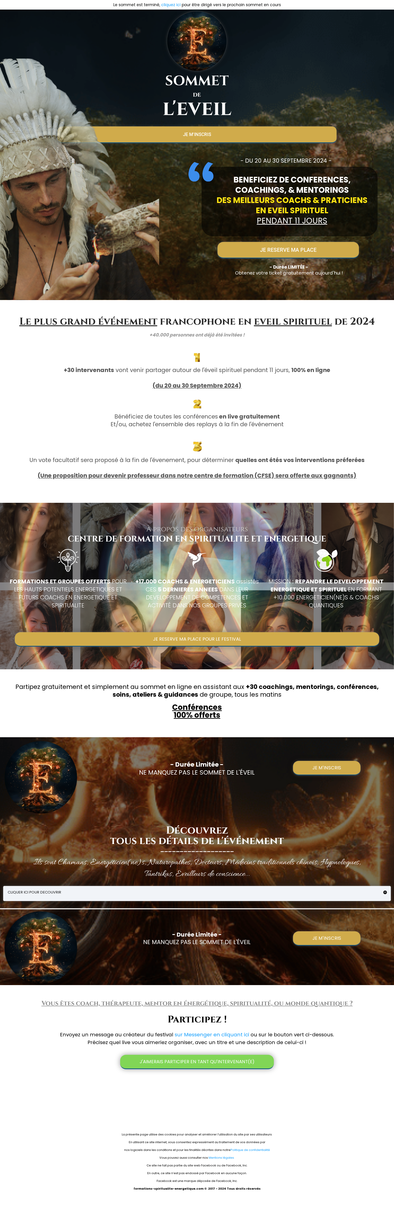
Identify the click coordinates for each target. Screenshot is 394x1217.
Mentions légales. (221, 1157)
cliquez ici (171, 5)
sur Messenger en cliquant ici (212, 1034)
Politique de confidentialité (250, 1150)
